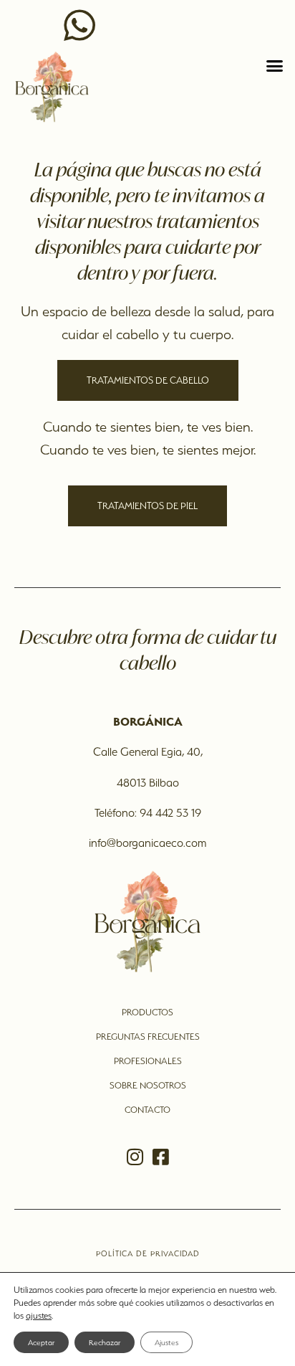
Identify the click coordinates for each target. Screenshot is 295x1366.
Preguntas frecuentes (148, 1036)
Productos (147, 1012)
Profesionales (148, 1061)
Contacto (147, 1109)
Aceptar (41, 1342)
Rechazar (104, 1342)
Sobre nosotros (148, 1085)
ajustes (39, 1315)
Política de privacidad (148, 1253)
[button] (275, 66)
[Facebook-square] (160, 1156)
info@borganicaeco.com (147, 843)
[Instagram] (134, 1156)
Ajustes (166, 1342)
